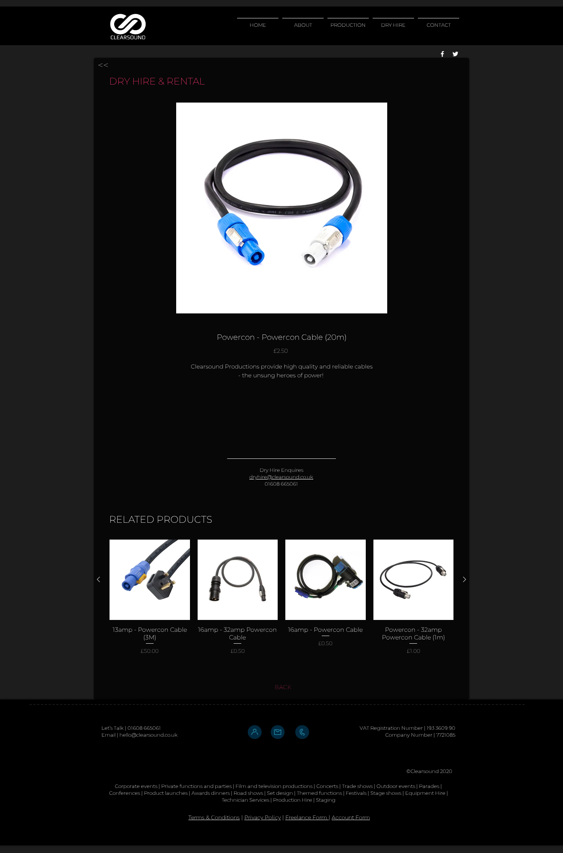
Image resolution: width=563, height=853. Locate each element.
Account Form (351, 817)
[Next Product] (464, 579)
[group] (281, 597)
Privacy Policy (262, 817)
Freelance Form (307, 817)
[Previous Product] (98, 579)
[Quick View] (150, 580)
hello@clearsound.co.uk (148, 735)
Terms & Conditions (214, 817)
